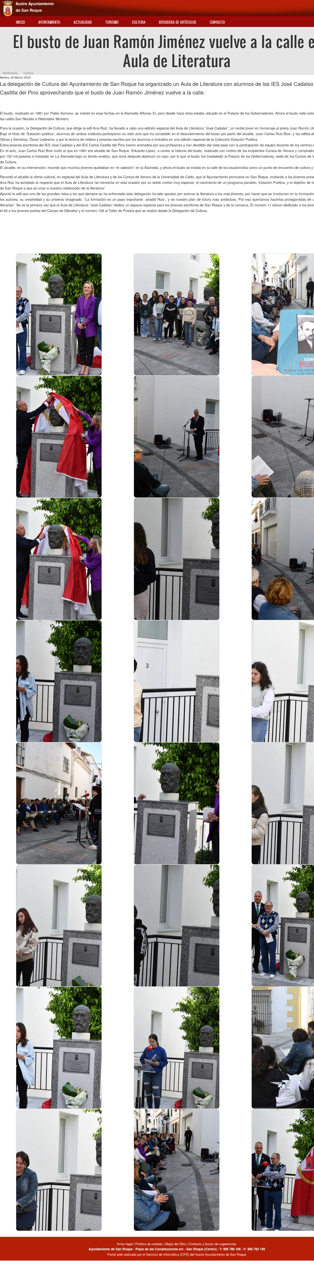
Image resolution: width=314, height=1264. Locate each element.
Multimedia (10, 73)
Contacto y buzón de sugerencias (212, 1243)
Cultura (138, 22)
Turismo (111, 22)
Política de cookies (149, 1243)
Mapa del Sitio (175, 1243)
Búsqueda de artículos (177, 22)
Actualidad (83, 22)
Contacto (217, 22)
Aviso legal (125, 1243)
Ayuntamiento (49, 22)
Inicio (20, 22)
